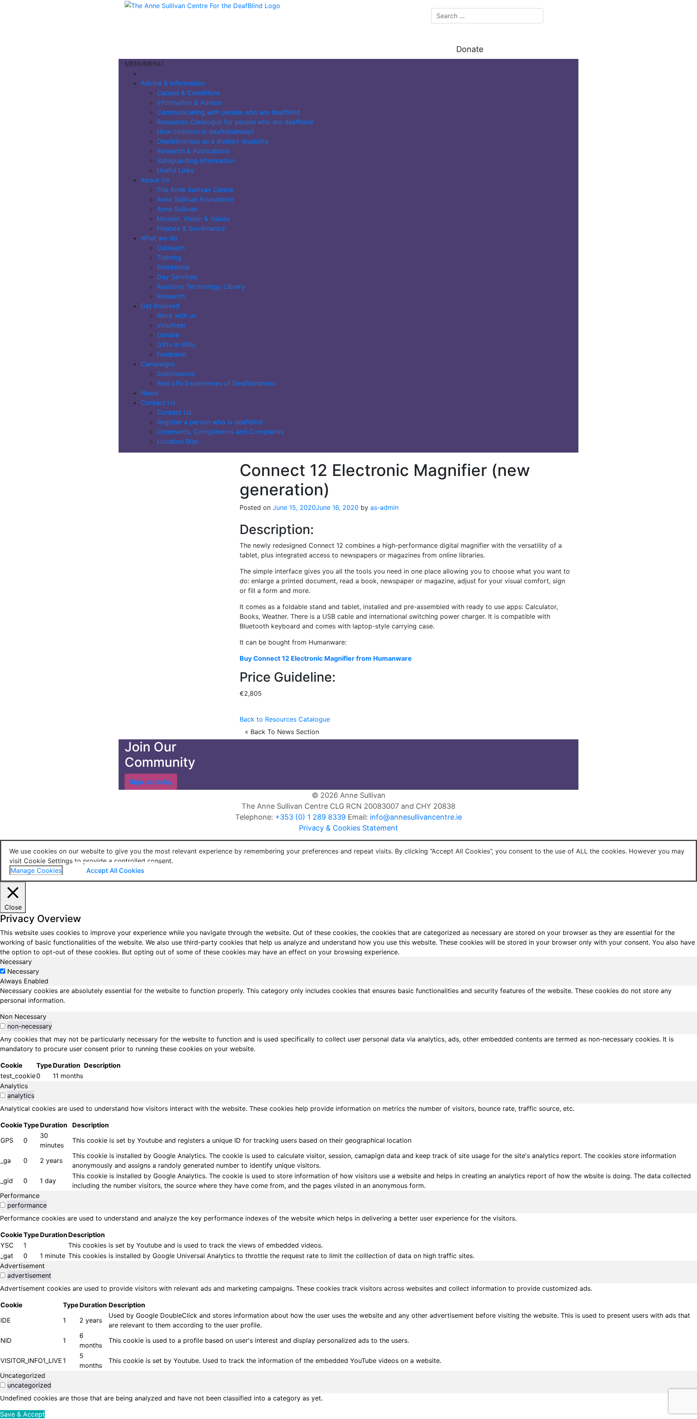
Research (171, 296)
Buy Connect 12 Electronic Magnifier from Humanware (326, 658)
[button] (144, 64)
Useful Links (175, 170)
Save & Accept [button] (22, 1414)
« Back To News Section (282, 732)
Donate (470, 49)
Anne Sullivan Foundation (195, 199)
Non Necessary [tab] (23, 1016)
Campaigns (158, 364)
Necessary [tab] (16, 962)
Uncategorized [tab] (22, 1375)
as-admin (384, 507)
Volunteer (171, 325)
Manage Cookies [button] (36, 870)
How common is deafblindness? (205, 131)
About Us (155, 180)
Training (169, 257)
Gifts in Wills (176, 344)
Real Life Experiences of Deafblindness (216, 383)
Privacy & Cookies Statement (348, 828)
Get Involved (160, 306)
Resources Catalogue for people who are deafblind (235, 122)
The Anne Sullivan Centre (195, 190)
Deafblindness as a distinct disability (213, 141)
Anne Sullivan (177, 209)
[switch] (2, 1026)
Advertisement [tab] (22, 1266)
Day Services (177, 277)
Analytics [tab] (14, 1086)
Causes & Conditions (188, 93)
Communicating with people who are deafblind (228, 112)
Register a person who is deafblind (210, 422)
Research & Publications (193, 151)
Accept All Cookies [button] (115, 870)
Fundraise (171, 354)
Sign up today (150, 782)
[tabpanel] (348, 995)
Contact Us (158, 403)
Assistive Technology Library (201, 286)
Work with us (176, 315)
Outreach (171, 248)
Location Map (178, 441)
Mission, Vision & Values (193, 219)
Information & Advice (189, 102)
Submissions (176, 373)
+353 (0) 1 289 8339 (310, 817)
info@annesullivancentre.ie (416, 817)
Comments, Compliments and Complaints (220, 432)
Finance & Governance (191, 228)
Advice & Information (173, 83)
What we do (159, 238)
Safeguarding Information (196, 161)
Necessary (23, 971)
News (149, 393)
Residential (173, 267)
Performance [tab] (20, 1196)
